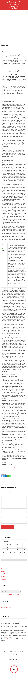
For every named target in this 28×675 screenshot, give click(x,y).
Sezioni (3, 571)
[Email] (8, 476)
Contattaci (3, 579)
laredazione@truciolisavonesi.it (9, 638)
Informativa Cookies (6, 610)
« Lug (3, 557)
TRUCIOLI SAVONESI (14, 2)
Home (2, 568)
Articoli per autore (5, 573)
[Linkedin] (6, 476)
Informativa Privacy (6, 607)
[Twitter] (4, 476)
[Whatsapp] (10, 476)
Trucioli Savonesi (11, 47)
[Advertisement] (14, 28)
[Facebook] (2, 476)
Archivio (3, 576)
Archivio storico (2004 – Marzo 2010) (10, 594)
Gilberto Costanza (21, 47)
